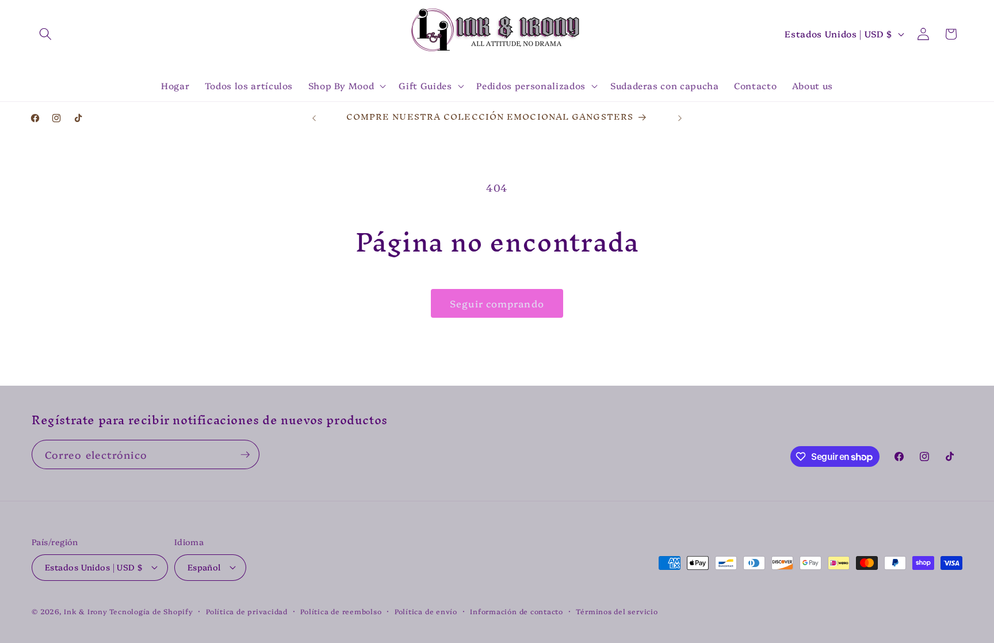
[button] (45, 34)
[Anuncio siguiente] (680, 118)
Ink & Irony (85, 611)
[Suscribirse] (245, 455)
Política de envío (426, 611)
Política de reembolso (340, 611)
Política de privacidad (247, 611)
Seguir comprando (497, 303)
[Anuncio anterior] (314, 118)
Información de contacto (516, 611)
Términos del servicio (616, 611)
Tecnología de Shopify (151, 611)
